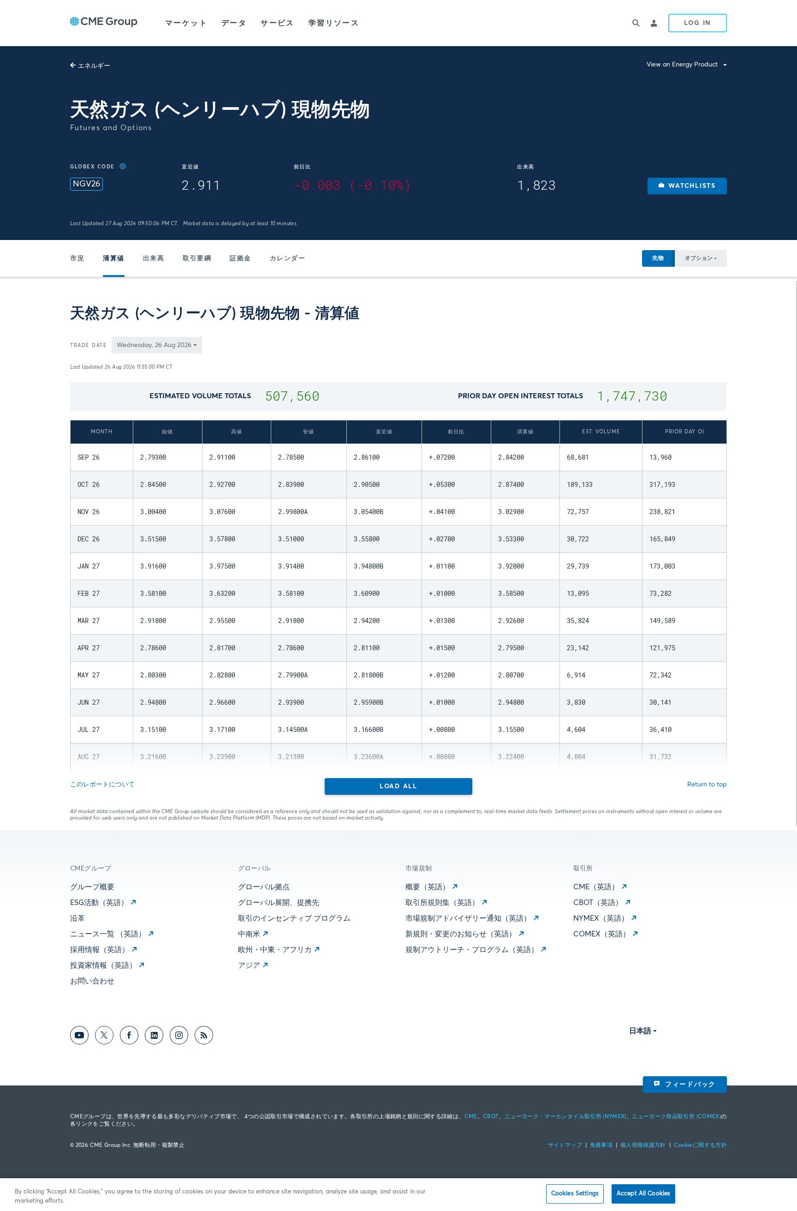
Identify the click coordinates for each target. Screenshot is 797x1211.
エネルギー (94, 66)
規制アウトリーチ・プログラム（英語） (471, 949)
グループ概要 (92, 887)
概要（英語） (427, 887)
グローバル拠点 (264, 887)
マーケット (186, 23)
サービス (278, 23)
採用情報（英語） (99, 949)
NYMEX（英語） (601, 918)
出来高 (154, 258)
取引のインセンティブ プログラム (294, 918)
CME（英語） (596, 887)
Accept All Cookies (643, 1194)
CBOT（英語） (598, 902)
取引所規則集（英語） (442, 902)
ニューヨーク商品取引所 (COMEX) (676, 1117)
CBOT (491, 1117)
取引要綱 (197, 258)
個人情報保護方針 (643, 1145)
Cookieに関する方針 (700, 1145)
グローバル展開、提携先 (278, 902)
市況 (77, 258)
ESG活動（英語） (99, 902)
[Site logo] (103, 23)
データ (234, 23)
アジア (249, 965)
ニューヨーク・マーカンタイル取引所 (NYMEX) (565, 1117)
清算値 (114, 258)
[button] (687, 186)
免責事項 (601, 1145)
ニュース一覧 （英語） (108, 934)
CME (470, 1117)
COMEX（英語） (601, 934)
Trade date (88, 345)
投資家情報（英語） (103, 965)
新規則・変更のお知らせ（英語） (460, 934)
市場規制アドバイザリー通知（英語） (468, 918)
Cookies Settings (575, 1194)
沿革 (77, 918)
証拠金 (240, 258)
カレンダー (288, 258)
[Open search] (636, 23)
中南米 (249, 934)
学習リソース (334, 23)
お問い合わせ (92, 981)
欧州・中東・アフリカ (275, 949)
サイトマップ (565, 1145)
